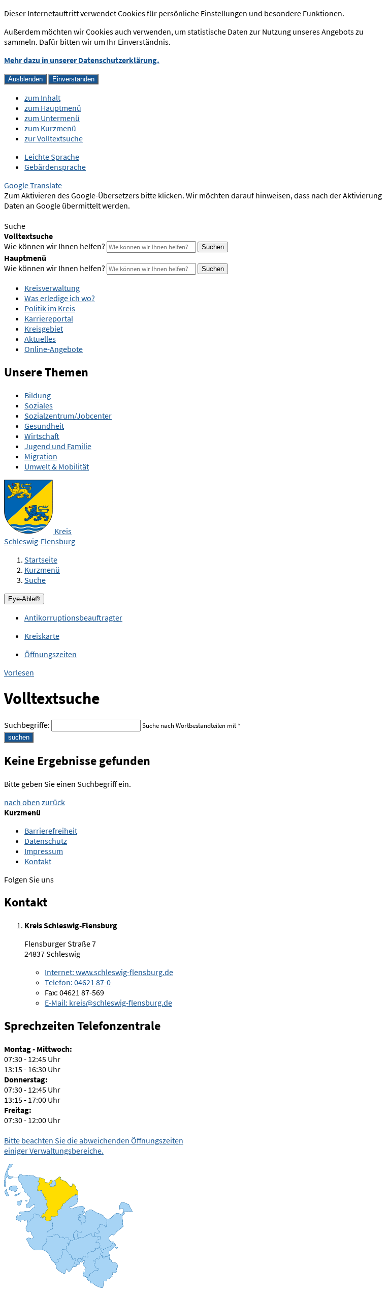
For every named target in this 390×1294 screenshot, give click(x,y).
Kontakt (37, 861)
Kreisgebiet (43, 329)
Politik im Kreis (49, 308)
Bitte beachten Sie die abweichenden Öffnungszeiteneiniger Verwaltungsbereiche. (93, 1145)
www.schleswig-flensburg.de (109, 972)
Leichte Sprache (51, 157)
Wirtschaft (41, 436)
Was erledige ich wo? (59, 298)
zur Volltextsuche (53, 138)
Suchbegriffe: (27, 725)
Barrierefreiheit (50, 831)
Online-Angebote (53, 349)
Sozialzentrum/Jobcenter (68, 415)
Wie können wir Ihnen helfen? (54, 246)
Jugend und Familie (57, 446)
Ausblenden (25, 79)
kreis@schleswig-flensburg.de (108, 1002)
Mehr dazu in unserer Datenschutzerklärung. (81, 60)
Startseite (40, 559)
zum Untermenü (52, 118)
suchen (18, 737)
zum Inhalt (42, 98)
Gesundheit (44, 426)
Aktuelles (40, 339)
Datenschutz (45, 841)
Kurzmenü (42, 570)
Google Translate (33, 185)
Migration (40, 456)
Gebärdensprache (55, 167)
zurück (53, 802)
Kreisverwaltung (52, 288)
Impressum (43, 851)
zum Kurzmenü (50, 128)
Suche (35, 580)
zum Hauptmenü (52, 108)
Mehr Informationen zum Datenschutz (69, 216)
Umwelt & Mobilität (56, 466)
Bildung (37, 395)
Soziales (38, 405)
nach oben (22, 802)
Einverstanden (73, 79)
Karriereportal (48, 318)
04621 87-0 (78, 982)
